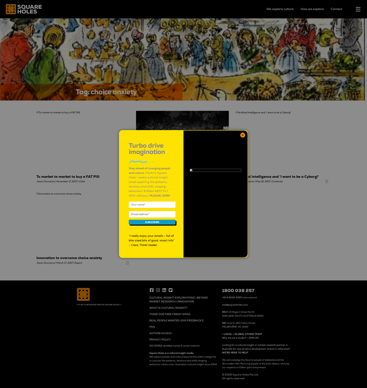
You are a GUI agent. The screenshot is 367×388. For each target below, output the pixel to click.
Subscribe (152, 222)
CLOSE (242, 135)
